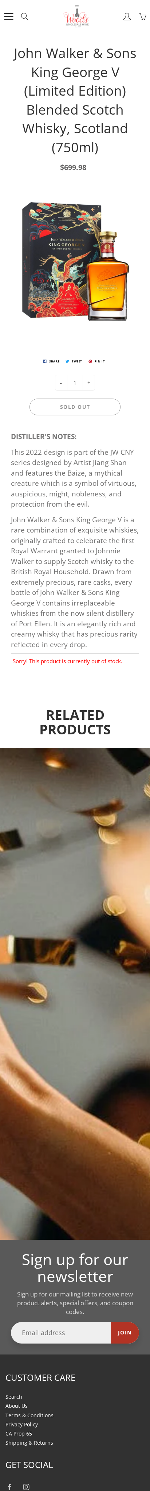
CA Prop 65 (18, 1433)
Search (13, 1397)
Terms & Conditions (29, 1415)
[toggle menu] (8, 16)
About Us (16, 1406)
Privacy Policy (21, 1424)
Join (125, 1332)
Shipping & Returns (29, 1443)
